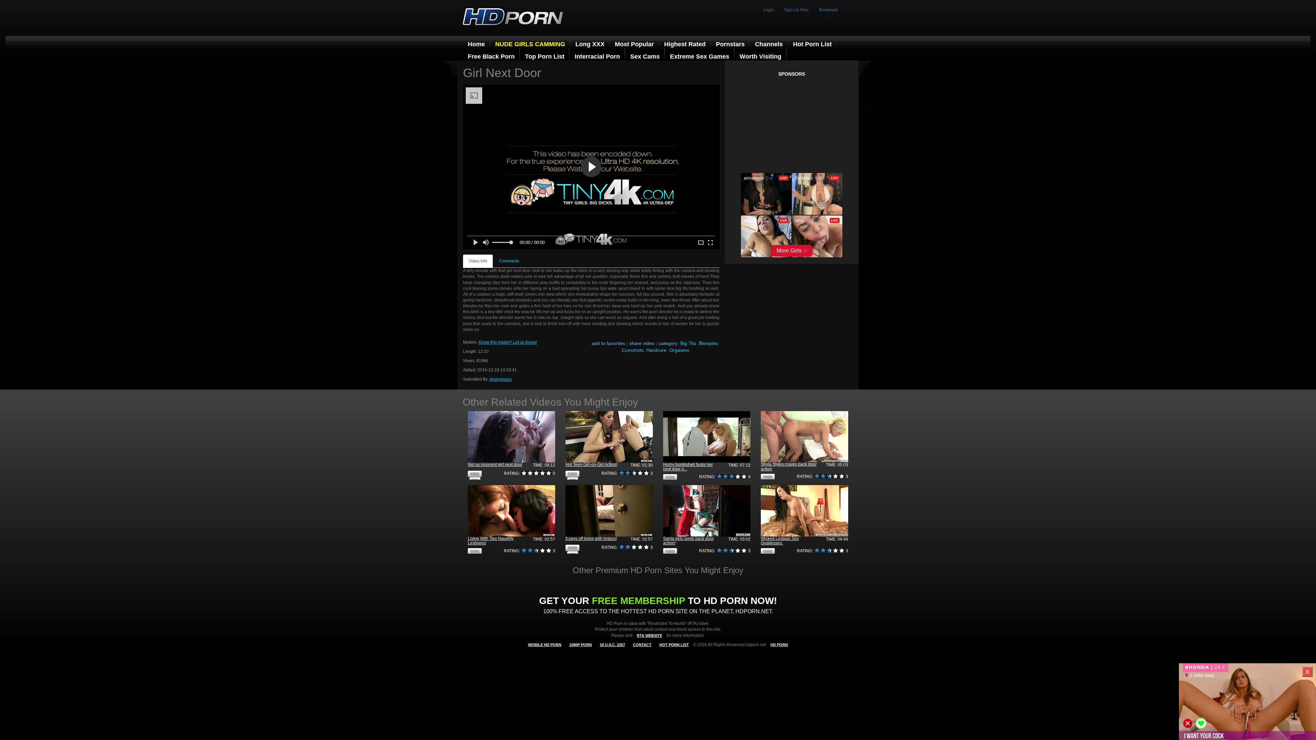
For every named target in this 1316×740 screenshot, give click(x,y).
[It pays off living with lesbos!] (609, 511)
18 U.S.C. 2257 (612, 645)
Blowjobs (708, 343)
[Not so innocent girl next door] (511, 437)
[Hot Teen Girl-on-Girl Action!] (609, 437)
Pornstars (730, 44)
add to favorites (608, 343)
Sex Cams (645, 56)
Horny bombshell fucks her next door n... (688, 466)
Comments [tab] (509, 261)
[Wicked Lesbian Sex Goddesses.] (804, 511)
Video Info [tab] (477, 261)
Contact (642, 645)
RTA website (649, 635)
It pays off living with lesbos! (591, 538)
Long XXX (590, 44)
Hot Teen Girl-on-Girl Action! (591, 464)
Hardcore (656, 350)
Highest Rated (685, 44)
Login (768, 10)
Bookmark (828, 10)
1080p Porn (580, 645)
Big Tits (688, 343)
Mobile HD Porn (544, 645)
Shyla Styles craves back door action (789, 466)
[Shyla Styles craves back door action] (804, 437)
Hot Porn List (812, 44)
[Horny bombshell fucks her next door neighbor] (707, 437)
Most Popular (634, 44)
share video (642, 343)
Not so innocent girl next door (495, 464)
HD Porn (779, 645)
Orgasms (679, 350)
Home (476, 44)
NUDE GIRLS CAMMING (530, 44)
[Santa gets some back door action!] (707, 511)
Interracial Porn (597, 56)
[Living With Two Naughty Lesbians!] (511, 511)
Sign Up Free (796, 10)
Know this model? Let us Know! (508, 342)
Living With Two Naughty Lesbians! (491, 540)
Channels (769, 44)
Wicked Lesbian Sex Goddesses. (780, 540)
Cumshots (633, 350)
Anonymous (500, 379)
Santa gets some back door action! (688, 540)
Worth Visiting (760, 56)
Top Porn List (544, 56)
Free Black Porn (491, 56)
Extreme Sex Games (699, 56)
